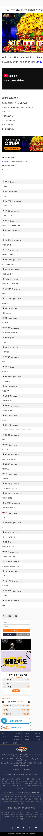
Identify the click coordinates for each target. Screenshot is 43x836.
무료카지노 (37, 733)
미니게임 (38, 736)
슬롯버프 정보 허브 (31, 786)
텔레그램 (16, 769)
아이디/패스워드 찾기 (23, 634)
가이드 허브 (5, 743)
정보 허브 (27, 739)
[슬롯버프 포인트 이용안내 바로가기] (16, 661)
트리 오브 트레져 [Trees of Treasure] (15, 161)
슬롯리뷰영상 (5, 733)
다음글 (9, 616)
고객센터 (5, 739)
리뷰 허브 (37, 739)
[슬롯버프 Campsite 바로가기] (29, 827)
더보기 (16, 691)
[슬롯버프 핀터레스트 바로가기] (12, 827)
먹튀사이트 (16, 736)
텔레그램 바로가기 (16, 721)
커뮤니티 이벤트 (16, 733)
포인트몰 (27, 736)
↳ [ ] (3, 169)
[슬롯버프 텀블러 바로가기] (23, 827)
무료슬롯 (27, 733)
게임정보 (5, 736)
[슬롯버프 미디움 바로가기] (18, 827)
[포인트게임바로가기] (16, 645)
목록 (4, 616)
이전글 (15, 616)
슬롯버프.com (16, 727)
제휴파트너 (16, 739)
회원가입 (9, 634)
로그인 (16, 630)
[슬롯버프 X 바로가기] (7, 827)
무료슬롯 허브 (16, 743)
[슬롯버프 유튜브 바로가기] (36, 827)
